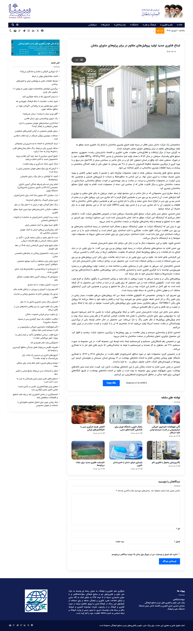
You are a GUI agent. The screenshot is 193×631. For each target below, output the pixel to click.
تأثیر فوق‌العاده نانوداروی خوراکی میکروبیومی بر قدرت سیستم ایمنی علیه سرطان (165, 429)
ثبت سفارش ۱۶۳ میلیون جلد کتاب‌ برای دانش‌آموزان (36, 195)
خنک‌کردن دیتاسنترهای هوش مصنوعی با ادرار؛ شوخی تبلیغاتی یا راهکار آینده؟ (38, 125)
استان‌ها (106, 24)
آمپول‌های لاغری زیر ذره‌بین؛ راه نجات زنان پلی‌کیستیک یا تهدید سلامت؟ (40, 357)
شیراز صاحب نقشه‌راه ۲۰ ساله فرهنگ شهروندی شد (37, 101)
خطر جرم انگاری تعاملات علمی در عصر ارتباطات (135, 30)
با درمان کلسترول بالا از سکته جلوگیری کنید (40, 96)
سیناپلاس (93, 24)
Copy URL (111, 383)
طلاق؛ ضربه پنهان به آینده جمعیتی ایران (41, 225)
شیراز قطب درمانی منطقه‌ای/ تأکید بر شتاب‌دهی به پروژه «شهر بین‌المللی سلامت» (36, 336)
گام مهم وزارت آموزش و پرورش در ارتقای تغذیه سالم (36, 289)
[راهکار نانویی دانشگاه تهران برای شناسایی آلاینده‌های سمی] (125, 414)
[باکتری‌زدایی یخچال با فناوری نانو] (163, 450)
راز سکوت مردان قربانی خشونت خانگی (41, 314)
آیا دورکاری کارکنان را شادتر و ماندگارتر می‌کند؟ (39, 71)
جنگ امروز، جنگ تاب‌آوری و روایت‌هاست (40, 164)
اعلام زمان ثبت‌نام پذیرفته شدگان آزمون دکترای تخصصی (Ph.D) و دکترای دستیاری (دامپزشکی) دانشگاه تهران (37, 187)
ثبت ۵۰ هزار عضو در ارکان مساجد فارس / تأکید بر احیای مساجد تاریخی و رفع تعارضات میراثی (37, 239)
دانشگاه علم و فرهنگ (176, 609)
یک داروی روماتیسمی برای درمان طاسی (41, 118)
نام (178, 528)
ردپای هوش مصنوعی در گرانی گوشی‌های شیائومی (36, 131)
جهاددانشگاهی (179, 599)
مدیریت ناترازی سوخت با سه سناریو (43, 284)
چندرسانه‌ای (121, 24)
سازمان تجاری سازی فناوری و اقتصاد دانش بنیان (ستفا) (162, 605)
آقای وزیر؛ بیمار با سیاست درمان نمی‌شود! (40, 113)
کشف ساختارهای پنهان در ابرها (45, 76)
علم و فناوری (167, 24)
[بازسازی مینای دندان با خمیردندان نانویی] (125, 450)
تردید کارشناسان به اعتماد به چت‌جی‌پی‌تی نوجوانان (36, 143)
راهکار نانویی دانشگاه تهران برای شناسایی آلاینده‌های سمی (128, 428)
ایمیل (177, 541)
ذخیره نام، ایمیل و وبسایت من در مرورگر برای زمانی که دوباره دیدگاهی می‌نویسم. (144, 554)
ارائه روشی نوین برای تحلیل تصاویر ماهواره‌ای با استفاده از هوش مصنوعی (38, 404)
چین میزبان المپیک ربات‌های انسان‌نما (42, 200)
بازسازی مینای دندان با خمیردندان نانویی (127, 464)
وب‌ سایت (119, 541)
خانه (180, 24)
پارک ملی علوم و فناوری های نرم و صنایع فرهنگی (165, 602)
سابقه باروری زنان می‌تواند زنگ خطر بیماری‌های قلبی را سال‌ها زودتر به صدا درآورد (35, 150)
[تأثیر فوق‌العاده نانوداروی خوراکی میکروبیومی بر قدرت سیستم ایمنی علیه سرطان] (163, 414)
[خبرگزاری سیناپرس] (160, 11)
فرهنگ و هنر (150, 24)
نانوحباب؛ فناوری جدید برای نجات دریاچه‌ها (90, 464)
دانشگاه (135, 24)
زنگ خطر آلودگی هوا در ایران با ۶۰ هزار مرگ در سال (36, 204)
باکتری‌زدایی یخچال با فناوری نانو (166, 462)
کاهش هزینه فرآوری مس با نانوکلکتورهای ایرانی (93, 428)
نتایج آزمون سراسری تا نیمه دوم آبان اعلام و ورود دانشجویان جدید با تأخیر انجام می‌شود (37, 158)
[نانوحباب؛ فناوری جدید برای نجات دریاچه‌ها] (88, 450)
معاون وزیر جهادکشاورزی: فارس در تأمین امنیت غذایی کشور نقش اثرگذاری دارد (38, 388)
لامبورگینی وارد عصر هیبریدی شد (44, 342)
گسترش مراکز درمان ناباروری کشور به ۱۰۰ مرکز (39, 302)
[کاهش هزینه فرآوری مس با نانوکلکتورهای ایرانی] (88, 414)
